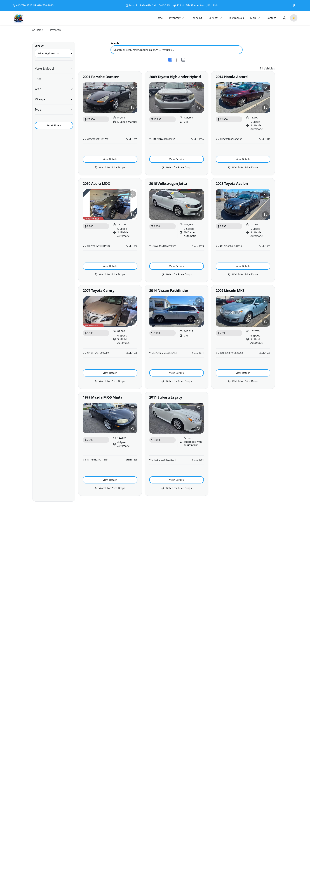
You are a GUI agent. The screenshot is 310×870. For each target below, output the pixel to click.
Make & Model (44, 69)
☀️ (293, 18)
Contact (271, 18)
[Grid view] (170, 59)
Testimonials (236, 18)
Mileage (40, 99)
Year (38, 89)
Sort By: (39, 45)
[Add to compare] (132, 107)
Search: (115, 43)
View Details (110, 159)
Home (159, 18)
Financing (196, 18)
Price (38, 79)
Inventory (174, 18)
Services (214, 18)
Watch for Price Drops (112, 167)
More (253, 18)
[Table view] (183, 59)
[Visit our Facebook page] (293, 5)
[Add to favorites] (132, 87)
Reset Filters (53, 125)
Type (38, 109)
